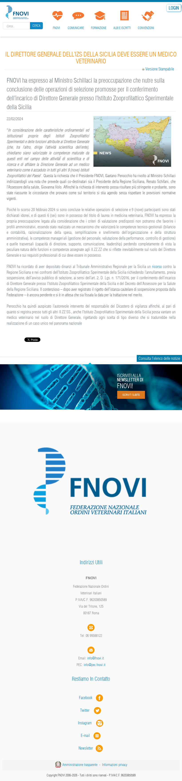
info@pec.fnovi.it (94, 665)
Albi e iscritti (122, 28)
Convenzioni (146, 28)
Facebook (87, 697)
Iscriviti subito (131, 394)
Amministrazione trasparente (79, 764)
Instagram (87, 722)
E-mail (85, 735)
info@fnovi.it (95, 658)
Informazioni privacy (114, 764)
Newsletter (87, 748)
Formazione (98, 28)
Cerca (36, 26)
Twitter (87, 710)
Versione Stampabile (159, 69)
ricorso (156, 266)
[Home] (17, 12)
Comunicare (76, 28)
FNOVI (56, 28)
